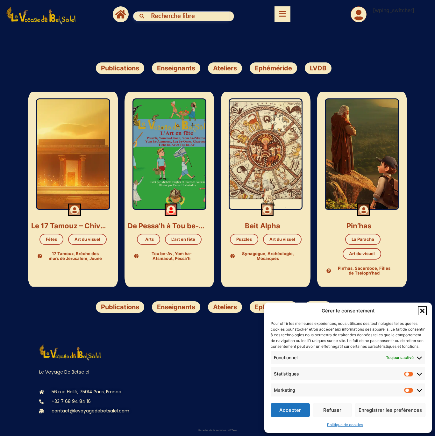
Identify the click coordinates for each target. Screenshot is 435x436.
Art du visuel (87, 239)
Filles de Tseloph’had (369, 270)
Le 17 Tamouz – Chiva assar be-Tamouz (69, 226)
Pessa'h (182, 258)
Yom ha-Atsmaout (172, 256)
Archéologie (280, 253)
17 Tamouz (63, 253)
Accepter (290, 410)
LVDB (318, 68)
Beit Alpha (262, 226)
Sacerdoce (366, 268)
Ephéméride (273, 68)
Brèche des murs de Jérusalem (74, 256)
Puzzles (244, 239)
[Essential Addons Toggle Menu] (282, 14)
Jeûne (95, 258)
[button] (422, 311)
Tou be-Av (162, 253)
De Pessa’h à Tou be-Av (166, 226)
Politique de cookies (345, 424)
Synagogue (253, 253)
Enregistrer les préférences (390, 410)
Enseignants (176, 68)
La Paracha (363, 239)
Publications (120, 68)
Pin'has (345, 268)
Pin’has (358, 226)
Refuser (332, 410)
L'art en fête (183, 239)
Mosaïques (268, 258)
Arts (148, 239)
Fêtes (51, 239)
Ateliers (225, 68)
